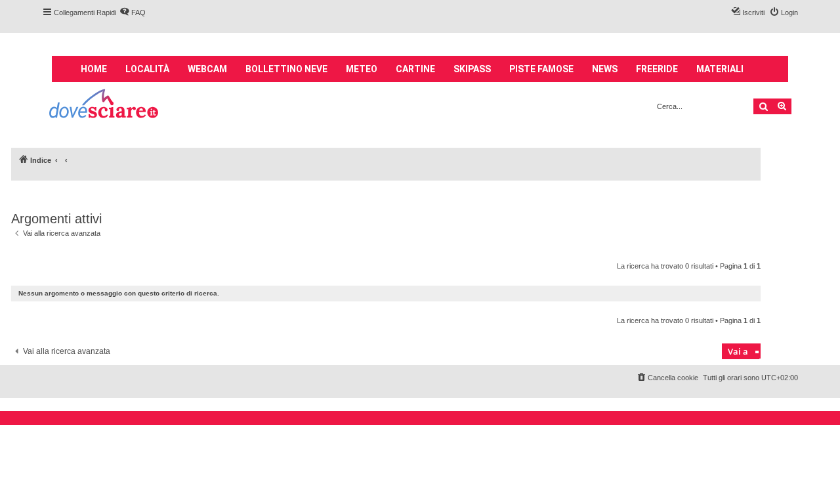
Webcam (207, 69)
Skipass (472, 69)
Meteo (361, 69)
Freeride (657, 69)
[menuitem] (132, 12)
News (605, 69)
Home (94, 69)
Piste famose (541, 69)
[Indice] (104, 105)
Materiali (720, 69)
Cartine (415, 69)
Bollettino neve (286, 69)
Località (147, 69)
